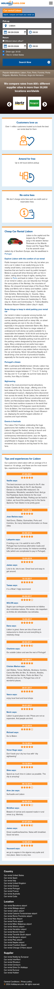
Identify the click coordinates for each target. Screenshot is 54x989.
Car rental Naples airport (14, 942)
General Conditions (12, 982)
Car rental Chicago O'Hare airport (18, 947)
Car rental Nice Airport (13, 918)
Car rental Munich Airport (14, 931)
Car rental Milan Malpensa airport (18, 924)
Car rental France (11, 891)
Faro (29, 72)
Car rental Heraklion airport (15, 929)
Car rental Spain (10, 878)
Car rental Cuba (10, 896)
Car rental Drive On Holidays (16, 967)
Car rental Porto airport (13, 921)
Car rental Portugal (12, 888)
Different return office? (13, 41)
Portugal (8, 253)
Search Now (34, 62)
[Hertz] (20, 103)
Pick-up (6, 21)
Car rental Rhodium (12, 962)
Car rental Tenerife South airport (17, 934)
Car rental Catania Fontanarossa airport (20, 913)
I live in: (14, 54)
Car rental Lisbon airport (14, 910)
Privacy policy (26, 982)
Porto (34, 72)
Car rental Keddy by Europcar (16, 956)
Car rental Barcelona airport (15, 905)
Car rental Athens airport (14, 926)
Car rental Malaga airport (14, 908)
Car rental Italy (10, 880)
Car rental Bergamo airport (15, 937)
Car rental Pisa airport (13, 939)
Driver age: (12, 51)
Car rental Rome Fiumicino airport (18, 916)
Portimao (22, 75)
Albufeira (14, 75)
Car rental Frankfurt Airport (15, 945)
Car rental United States (14, 875)
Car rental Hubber (11, 972)
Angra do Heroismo (36, 75)
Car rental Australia (12, 893)
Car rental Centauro (12, 964)
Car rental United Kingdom (15, 883)
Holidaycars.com (17, 984)
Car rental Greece (11, 885)
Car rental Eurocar (11, 970)
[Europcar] (34, 103)
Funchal (41, 72)
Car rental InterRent (12, 959)
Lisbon (23, 72)
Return (6, 37)
